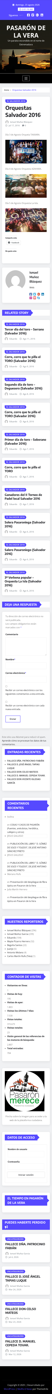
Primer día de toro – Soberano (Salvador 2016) (25, 441)
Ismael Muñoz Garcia (17, 934)
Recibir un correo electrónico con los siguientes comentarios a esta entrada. (25, 692)
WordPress (9, 1388)
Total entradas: (15, 1048)
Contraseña (14, 1162)
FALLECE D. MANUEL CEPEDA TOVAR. (26, 775)
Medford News (24, 1388)
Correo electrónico (15, 673)
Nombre (10, 659)
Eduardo (13, 338)
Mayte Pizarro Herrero (18, 941)
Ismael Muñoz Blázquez (21, 122)
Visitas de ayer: (15, 1002)
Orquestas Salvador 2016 (24, 90)
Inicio (6, 90)
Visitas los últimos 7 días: (21, 1010)
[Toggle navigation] (26, 78)
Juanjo (10, 948)
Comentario (11, 634)
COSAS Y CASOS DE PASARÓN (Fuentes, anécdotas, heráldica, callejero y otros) (23, 828)
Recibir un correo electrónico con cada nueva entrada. (24, 707)
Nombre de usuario (17, 1149)
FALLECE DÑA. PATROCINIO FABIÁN (25, 760)
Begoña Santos (14, 945)
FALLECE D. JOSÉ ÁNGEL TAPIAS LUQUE (22, 1278)
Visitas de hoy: (15, 993)
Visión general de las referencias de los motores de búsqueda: (25, 1038)
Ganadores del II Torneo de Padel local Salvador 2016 (23, 497)
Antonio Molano (15, 952)
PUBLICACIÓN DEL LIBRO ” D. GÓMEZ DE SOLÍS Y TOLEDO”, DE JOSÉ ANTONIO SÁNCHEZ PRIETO (27, 847)
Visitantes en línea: (17, 985)
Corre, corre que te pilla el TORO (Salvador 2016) (23, 359)
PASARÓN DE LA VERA (26, 31)
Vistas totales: (15, 1019)
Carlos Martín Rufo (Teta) (19, 956)
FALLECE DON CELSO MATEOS (22, 771)
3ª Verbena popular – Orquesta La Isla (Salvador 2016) (23, 581)
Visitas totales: (15, 1027)
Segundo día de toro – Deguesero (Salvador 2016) (23, 386)
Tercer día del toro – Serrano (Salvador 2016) (24, 331)
